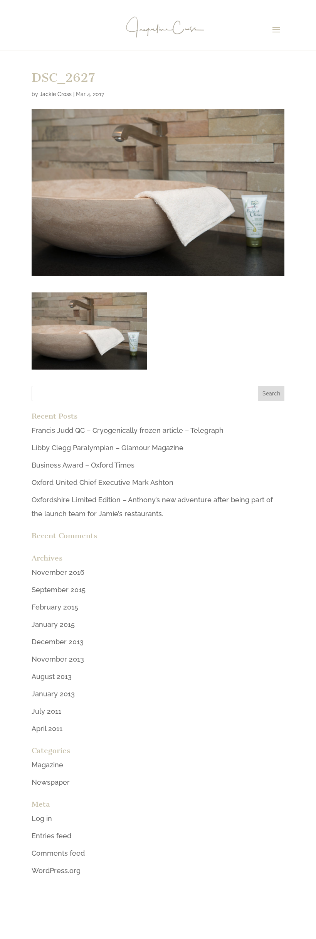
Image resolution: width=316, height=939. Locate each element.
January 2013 (53, 694)
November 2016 (58, 572)
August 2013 (52, 676)
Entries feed (51, 836)
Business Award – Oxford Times (83, 465)
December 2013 (58, 642)
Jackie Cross (56, 94)
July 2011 (46, 711)
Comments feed (58, 853)
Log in (42, 818)
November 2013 (58, 659)
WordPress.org (56, 870)
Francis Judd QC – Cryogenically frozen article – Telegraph (128, 430)
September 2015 (59, 590)
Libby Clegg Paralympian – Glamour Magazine (107, 448)
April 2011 (47, 729)
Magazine (47, 765)
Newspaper (51, 782)
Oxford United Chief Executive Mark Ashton (102, 482)
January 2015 (53, 624)
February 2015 (55, 607)
